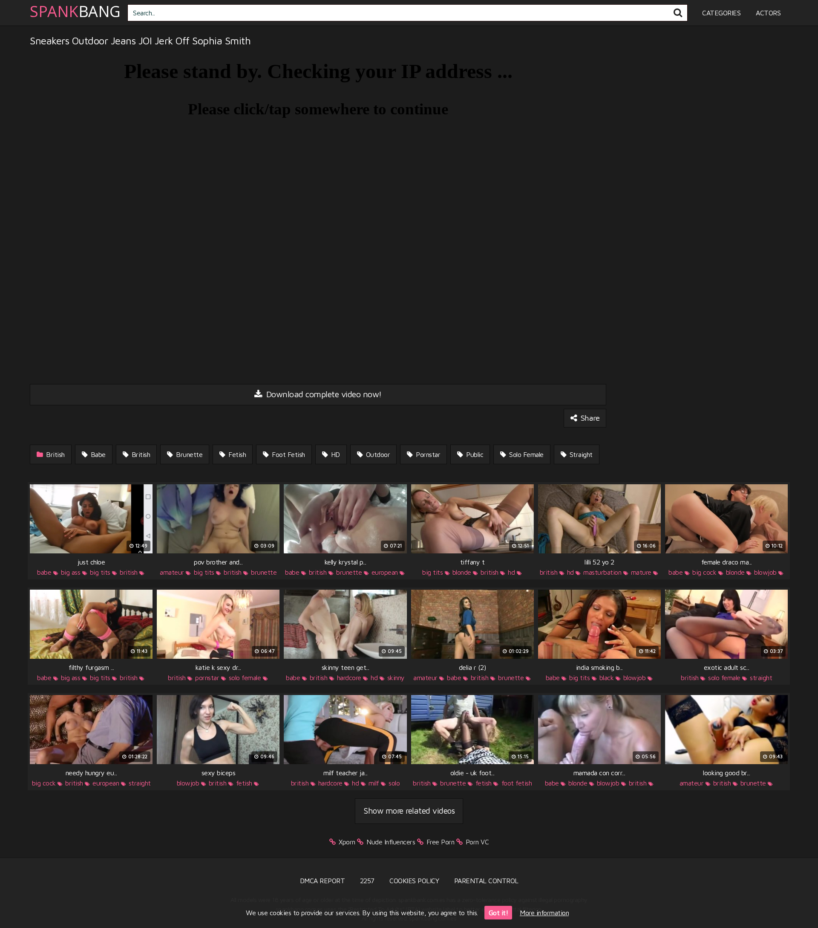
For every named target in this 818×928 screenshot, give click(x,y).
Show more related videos (409, 810)
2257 (367, 880)
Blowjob (765, 572)
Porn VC (477, 842)
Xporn (347, 842)
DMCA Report (322, 880)
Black (606, 677)
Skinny (396, 677)
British (54, 454)
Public (474, 454)
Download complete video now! (323, 394)
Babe (97, 454)
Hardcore (349, 677)
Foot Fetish (287, 454)
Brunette (188, 454)
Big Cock (704, 572)
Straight (580, 454)
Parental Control (486, 880)
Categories (721, 13)
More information (544, 912)
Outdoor (377, 454)
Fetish (236, 454)
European (385, 572)
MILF (374, 783)
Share (589, 417)
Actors (768, 13)
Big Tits (100, 572)
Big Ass (71, 572)
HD (334, 454)
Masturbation (602, 572)
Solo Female (525, 454)
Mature (641, 572)
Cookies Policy (414, 880)
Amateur (172, 572)
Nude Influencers (390, 842)
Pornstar (427, 454)
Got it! (498, 912)
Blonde (461, 572)
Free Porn (440, 842)
